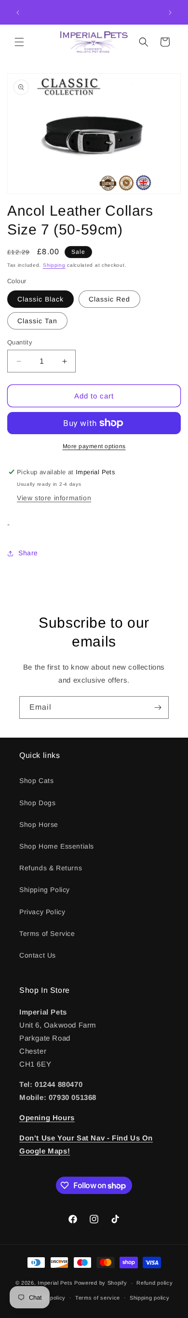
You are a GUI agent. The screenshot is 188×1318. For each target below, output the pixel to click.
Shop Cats (36, 780)
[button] (19, 42)
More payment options (94, 446)
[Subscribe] (157, 707)
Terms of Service (47, 933)
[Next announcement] (170, 12)
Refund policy (154, 1283)
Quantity (19, 342)
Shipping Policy (44, 889)
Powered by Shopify (100, 1283)
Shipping (54, 265)
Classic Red (109, 299)
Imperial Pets (55, 1283)
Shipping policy (150, 1298)
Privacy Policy (42, 912)
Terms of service (97, 1298)
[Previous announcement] (17, 12)
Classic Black (40, 299)
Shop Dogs (37, 803)
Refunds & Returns (50, 868)
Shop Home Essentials (56, 846)
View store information (54, 498)
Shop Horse (38, 824)
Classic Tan (37, 321)
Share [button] (28, 553)
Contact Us (37, 955)
